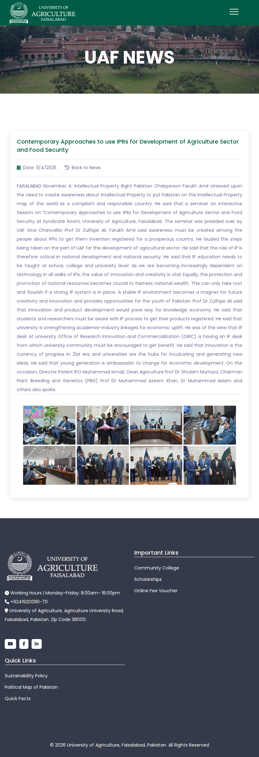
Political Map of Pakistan (31, 687)
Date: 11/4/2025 (39, 167)
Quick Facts (18, 698)
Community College (156, 568)
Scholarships (148, 579)
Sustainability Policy (26, 676)
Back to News (85, 167)
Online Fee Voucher (156, 591)
